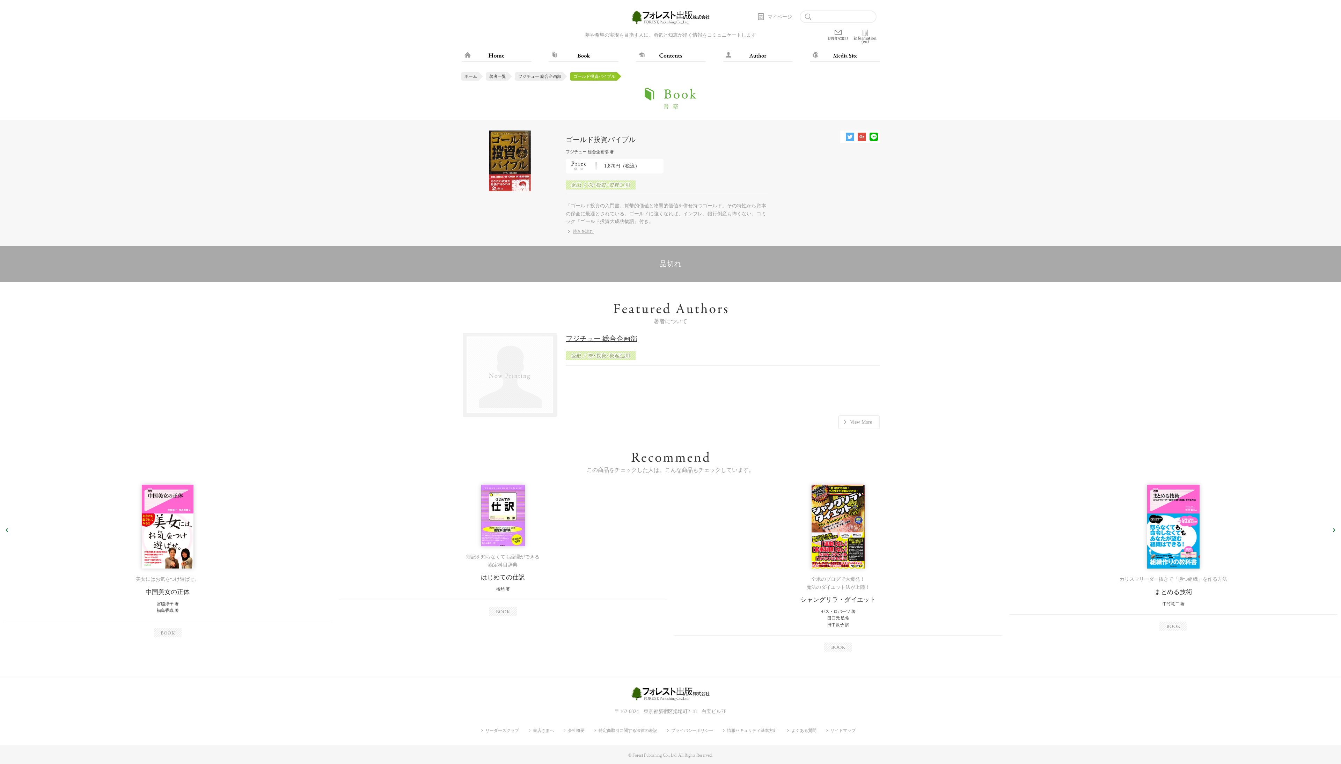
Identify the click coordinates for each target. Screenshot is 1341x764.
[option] (167, 561)
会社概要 (576, 730)
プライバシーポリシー (692, 730)
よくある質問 (803, 730)
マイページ (780, 17)
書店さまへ (543, 730)
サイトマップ (843, 730)
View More (861, 422)
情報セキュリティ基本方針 (752, 730)
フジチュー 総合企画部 (539, 76)
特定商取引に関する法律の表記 (628, 730)
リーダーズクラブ (502, 730)
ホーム (470, 76)
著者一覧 (497, 76)
